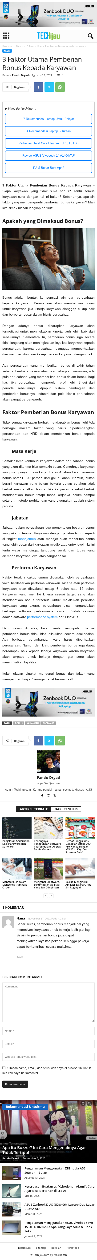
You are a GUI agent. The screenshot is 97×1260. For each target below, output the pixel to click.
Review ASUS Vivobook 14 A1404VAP (48, 155)
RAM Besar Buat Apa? (48, 168)
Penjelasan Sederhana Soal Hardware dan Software (15, 843)
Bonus (19, 723)
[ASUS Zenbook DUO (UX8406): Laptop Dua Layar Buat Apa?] (11, 1209)
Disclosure (24, 1247)
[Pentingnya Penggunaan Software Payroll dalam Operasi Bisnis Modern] (48, 828)
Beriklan (56, 1247)
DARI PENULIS (66, 809)
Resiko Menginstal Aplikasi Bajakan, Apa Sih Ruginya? (78, 884)
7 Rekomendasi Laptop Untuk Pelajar (48, 119)
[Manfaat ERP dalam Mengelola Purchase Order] (17, 869)
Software (48, 723)
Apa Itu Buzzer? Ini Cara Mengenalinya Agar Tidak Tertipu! (44, 1150)
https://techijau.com (48, 783)
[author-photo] (48, 761)
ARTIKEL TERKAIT (34, 809)
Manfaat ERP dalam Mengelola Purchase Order (14, 884)
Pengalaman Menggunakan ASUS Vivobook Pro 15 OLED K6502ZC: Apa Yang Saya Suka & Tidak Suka (58, 1226)
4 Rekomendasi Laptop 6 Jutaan (49, 131)
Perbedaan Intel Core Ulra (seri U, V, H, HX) (48, 143)
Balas (19, 956)
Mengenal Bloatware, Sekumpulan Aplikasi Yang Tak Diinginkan (47, 884)
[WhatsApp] (60, 87)
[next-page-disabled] (51, 895)
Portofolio (73, 1247)
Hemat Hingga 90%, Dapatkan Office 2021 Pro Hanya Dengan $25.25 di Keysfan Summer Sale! (78, 846)
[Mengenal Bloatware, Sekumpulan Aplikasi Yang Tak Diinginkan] (48, 869)
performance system (42, 617)
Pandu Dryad (20, 75)
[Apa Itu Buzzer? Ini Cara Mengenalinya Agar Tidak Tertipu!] (48, 1131)
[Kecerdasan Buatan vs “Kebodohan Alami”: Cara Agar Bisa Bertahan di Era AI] (11, 1191)
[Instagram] (49, 796)
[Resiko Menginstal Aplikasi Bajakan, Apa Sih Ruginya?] (80, 869)
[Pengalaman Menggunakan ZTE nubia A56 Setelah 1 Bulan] (11, 1173)
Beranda (7, 46)
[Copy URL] (71, 87)
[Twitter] (49, 87)
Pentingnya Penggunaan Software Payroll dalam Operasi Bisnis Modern (47, 845)
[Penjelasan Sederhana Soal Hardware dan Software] (17, 828)
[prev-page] (45, 895)
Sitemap (41, 1247)
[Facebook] (38, 87)
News (19, 46)
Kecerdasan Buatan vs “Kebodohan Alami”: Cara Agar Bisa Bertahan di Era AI (59, 1188)
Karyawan (33, 723)
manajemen (27, 539)
